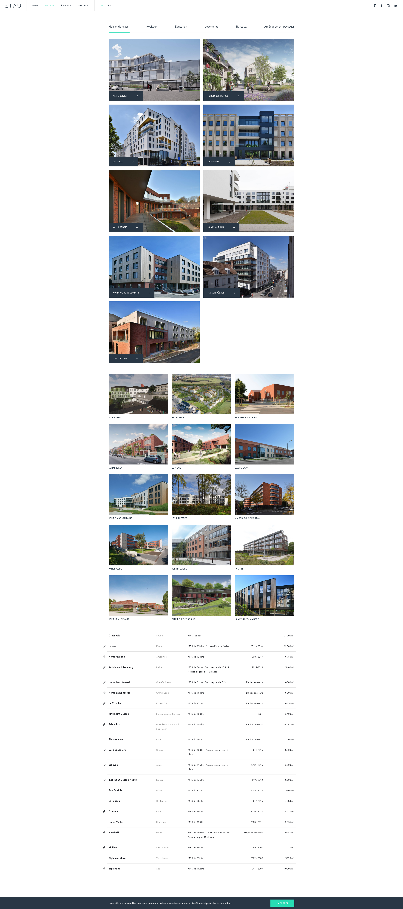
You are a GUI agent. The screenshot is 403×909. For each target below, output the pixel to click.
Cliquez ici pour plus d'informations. (213, 903)
